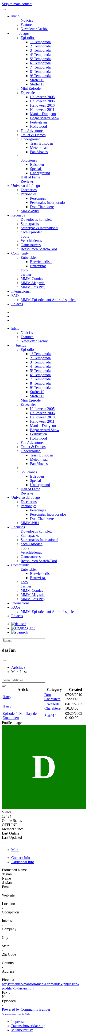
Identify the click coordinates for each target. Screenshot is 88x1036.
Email (6, 887)
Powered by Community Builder (26, 1009)
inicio (15, 16)
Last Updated (12, 837)
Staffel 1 (50, 716)
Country (8, 963)
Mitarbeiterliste (22, 1030)
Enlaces (17, 304)
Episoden (37, 164)
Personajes (28, 194)
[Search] (4, 686)
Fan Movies (39, 152)
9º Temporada (40, 76)
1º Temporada (40, 42)
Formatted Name (14, 870)
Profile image (12, 723)
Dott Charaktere (42, 207)
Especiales (28, 93)
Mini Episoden (31, 88)
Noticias (27, 20)
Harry (7, 697)
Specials (36, 169)
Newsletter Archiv (34, 29)
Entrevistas (38, 266)
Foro (24, 270)
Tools (25, 236)
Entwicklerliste (41, 262)
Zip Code (9, 954)
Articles (18, 667)
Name (6, 878)
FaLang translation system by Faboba (16, 1014)
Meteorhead (39, 148)
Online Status (12, 821)
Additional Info (22, 862)
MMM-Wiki (30, 211)
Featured (27, 25)
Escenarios (29, 190)
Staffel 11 (37, 84)
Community (20, 253)
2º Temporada (40, 46)
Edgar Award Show (44, 118)
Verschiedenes (31, 241)
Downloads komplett (36, 219)
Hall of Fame (30, 177)
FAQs (15, 296)
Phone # (8, 980)
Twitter (26, 274)
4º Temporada (40, 55)
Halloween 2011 (42, 110)
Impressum (19, 1022)
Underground (31, 139)
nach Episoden (31, 232)
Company (9, 929)
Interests (8, 921)
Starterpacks (30, 224)
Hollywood (38, 126)
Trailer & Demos (33, 135)
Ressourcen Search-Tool (39, 249)
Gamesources (31, 245)
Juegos (23, 33)
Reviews (27, 181)
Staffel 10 (37, 80)
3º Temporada (40, 50)
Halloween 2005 (42, 97)
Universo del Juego (25, 186)
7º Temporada (40, 67)
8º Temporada (40, 71)
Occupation (10, 912)
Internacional (21, 291)
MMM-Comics (32, 279)
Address (8, 971)
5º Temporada (40, 59)
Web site (8, 895)
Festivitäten (38, 122)
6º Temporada (40, 63)
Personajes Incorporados (48, 203)
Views (6, 812)
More (15, 850)
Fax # (6, 992)
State (5, 946)
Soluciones (29, 160)
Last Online (10, 833)
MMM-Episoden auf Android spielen (48, 300)
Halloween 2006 (42, 101)
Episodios (28, 38)
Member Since (12, 829)
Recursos (18, 215)
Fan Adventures (32, 131)
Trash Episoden (41, 143)
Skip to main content (17, 4)
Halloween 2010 (42, 105)
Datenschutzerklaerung (28, 1026)
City (5, 937)
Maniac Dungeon (43, 114)
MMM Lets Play (33, 287)
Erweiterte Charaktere (52, 706)
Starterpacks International (39, 228)
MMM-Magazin (33, 283)
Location (8, 904)
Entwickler (29, 257)
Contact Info (20, 858)
